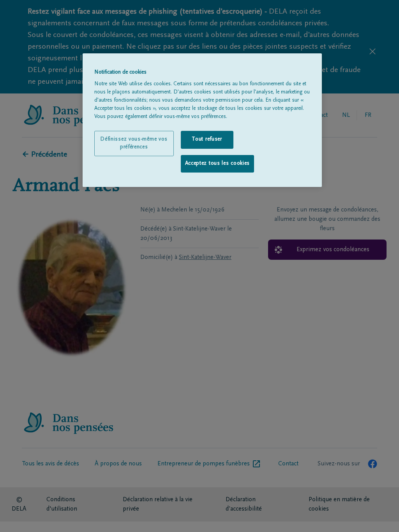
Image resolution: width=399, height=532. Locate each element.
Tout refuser (207, 139)
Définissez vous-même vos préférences (134, 143)
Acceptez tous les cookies (217, 163)
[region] (202, 120)
